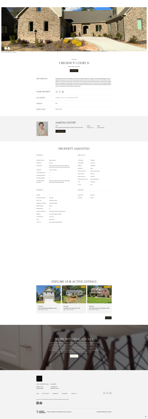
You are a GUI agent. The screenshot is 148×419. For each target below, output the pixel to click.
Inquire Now (74, 70)
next (8, 48)
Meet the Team (45, 393)
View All (108, 317)
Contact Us (73, 393)
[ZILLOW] (110, 393)
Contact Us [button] (74, 355)
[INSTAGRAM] (107, 393)
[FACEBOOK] (104, 393)
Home (37, 393)
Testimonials (65, 393)
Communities (55, 393)
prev (5, 48)
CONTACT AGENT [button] (60, 131)
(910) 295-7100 (90, 127)
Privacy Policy (108, 411)
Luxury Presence (67, 411)
